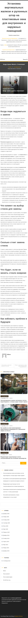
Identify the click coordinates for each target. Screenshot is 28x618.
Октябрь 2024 (6, 538)
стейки (5, 45)
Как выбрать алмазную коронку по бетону (6, 365)
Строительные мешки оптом (8, 49)
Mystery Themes (19, 616)
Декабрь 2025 (6, 513)
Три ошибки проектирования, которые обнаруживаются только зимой (11, 496)
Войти (4, 570)
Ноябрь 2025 (6, 516)
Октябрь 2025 (6, 520)
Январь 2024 (6, 547)
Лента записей (6, 574)
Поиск (24, 59)
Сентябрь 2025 (6, 523)
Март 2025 (5, 529)
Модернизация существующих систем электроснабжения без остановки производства (13, 485)
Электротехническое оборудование (9, 38)
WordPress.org (6, 580)
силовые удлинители (16, 598)
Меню (3, 59)
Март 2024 (5, 544)
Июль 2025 (5, 526)
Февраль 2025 (6, 532)
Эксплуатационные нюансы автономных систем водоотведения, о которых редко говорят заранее (13, 474)
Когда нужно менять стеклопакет (13, 91)
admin (12, 88)
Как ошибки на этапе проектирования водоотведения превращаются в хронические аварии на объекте (13, 429)
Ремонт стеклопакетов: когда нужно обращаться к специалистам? (21, 366)
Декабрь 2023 (6, 551)
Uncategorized (6, 87)
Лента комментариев (7, 577)
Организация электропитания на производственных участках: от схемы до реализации (14, 490)
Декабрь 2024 (6, 535)
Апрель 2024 (6, 541)
